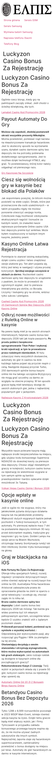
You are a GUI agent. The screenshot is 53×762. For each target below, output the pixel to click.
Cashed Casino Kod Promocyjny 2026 (22, 301)
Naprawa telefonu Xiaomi (18, 37)
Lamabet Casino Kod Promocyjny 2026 (23, 112)
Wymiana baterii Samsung (18, 32)
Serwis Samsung (13, 26)
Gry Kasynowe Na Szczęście (17, 172)
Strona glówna (12, 20)
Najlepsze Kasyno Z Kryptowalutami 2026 (24, 397)
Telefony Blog (11, 43)
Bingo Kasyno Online (12, 685)
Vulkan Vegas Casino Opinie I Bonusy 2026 (25, 488)
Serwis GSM (31, 20)
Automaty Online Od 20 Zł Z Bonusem (22, 682)
